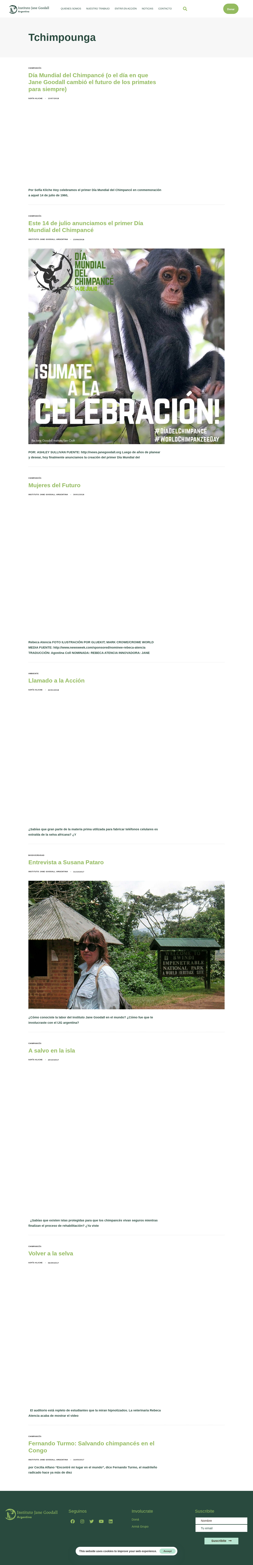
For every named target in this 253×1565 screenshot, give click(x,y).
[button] (185, 9)
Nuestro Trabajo (98, 8)
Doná (135, 1519)
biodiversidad (36, 855)
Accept (168, 1551)
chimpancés (34, 68)
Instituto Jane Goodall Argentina (48, 239)
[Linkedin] (110, 1521)
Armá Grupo (140, 1526)
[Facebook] (72, 1521)
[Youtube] (101, 1521)
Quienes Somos (71, 8)
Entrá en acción (126, 8)
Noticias (147, 8)
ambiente (33, 673)
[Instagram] (82, 1521)
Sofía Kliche (35, 98)
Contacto (165, 8)
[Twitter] (91, 1521)
